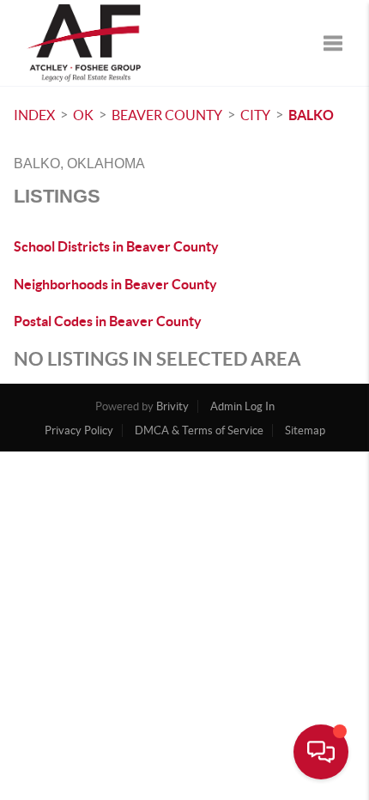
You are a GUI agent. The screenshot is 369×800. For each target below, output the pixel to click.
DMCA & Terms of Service (199, 430)
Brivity (172, 406)
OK (83, 115)
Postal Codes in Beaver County (108, 321)
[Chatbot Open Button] (320, 751)
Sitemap (305, 430)
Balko (311, 115)
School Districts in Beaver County (116, 246)
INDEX (34, 115)
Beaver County (167, 115)
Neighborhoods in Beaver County (115, 284)
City (255, 115)
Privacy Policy (79, 430)
